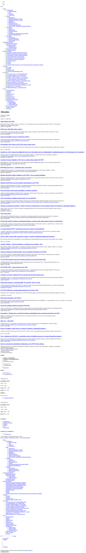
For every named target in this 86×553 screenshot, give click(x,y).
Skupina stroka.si (26, 437)
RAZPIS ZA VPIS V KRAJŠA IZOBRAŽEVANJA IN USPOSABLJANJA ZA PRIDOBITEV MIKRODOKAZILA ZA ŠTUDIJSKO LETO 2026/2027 (42, 152)
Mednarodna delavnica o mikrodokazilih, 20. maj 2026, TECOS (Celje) (20, 282)
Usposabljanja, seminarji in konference (14, 488)
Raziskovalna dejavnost (8, 42)
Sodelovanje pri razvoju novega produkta (14, 487)
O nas (4, 88)
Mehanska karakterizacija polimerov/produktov (16, 483)
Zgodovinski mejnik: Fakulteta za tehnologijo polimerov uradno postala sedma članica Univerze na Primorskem (31, 221)
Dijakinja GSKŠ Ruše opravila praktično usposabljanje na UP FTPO (20, 183)
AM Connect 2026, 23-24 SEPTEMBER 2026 (16, 502)
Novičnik (5, 425)
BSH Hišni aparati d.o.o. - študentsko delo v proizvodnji (16, 167)
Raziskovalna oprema (10, 479)
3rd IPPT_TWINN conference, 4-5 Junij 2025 (16, 504)
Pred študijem (9, 441)
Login (17, 437)
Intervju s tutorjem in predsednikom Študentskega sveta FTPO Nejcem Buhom (22, 344)
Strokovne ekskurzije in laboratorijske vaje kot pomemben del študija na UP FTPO (23, 252)
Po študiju (8, 466)
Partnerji (7, 491)
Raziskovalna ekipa (10, 480)
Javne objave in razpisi (11, 531)
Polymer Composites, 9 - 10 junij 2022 (14, 509)
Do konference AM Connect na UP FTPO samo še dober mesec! (18, 144)
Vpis (4, 426)
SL (4, 1)
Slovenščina (5, 538)
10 (5, 347)
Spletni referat (6, 421)
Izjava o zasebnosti (5, 437)
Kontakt (7, 519)
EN (4, 4)
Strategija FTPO (9, 520)
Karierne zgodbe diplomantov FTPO (14, 499)
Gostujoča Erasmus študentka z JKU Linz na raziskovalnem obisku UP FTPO (22, 160)
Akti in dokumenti (10, 524)
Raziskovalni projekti (10, 475)
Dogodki (8, 497)
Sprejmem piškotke (5, 551)
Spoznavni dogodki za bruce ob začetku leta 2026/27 (15, 137)
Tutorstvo (5, 424)
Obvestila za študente (7, 422)
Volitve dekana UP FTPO (8, 121)
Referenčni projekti (10, 489)
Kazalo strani (12, 437)
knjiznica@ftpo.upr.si (9, 397)
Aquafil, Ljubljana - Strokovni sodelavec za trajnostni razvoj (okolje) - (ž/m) (21, 244)
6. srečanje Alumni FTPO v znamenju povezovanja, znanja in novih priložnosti (22, 229)
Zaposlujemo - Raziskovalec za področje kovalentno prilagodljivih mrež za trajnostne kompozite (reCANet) (30, 313)
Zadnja (12, 347)
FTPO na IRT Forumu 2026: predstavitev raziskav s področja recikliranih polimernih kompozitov (28, 236)
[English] (5, 546)
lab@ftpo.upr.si (7, 434)
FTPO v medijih (9, 532)
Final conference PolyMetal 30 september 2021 (16, 510)
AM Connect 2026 (6, 213)
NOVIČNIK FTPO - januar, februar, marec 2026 (14, 267)
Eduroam (8, 533)
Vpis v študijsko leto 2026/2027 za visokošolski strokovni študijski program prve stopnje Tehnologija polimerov (31, 336)
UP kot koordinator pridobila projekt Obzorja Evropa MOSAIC (18, 198)
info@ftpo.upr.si (7, 365)
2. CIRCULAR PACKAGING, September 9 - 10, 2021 (18, 511)
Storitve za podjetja (7, 51)
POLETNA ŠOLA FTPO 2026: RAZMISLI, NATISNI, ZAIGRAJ (19, 190)
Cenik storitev (6, 427)
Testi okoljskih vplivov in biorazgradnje (14, 486)
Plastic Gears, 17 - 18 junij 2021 (13, 513)
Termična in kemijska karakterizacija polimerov (16, 482)
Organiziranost (9, 526)
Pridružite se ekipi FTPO (11, 525)
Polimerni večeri (9, 498)
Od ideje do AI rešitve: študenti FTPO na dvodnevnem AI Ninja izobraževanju (22, 275)
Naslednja (8, 347)
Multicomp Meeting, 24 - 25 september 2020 (15, 514)
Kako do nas (6, 367)
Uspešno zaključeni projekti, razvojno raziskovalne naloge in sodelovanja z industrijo (24, 493)
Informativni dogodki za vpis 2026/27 (11, 298)
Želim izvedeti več (28, 550)
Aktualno (5, 66)
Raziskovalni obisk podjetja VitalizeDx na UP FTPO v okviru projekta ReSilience (23, 175)
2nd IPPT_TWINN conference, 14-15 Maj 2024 (16, 505)
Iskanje (14, 536)
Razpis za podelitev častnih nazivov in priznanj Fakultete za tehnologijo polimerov (23, 328)
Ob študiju (8, 458)
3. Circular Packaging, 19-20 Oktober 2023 (15, 507)
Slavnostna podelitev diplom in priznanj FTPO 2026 (15, 305)
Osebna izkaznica (9, 516)
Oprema (7, 492)
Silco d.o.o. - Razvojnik (7, 321)
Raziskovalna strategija (11, 474)
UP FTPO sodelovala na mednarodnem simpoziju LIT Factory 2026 (19, 290)
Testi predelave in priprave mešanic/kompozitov (16, 485)
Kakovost (8, 517)
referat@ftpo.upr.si (8, 374)
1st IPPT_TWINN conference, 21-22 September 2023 (17, 508)
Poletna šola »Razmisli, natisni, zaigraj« (11, 129)
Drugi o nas (8, 521)
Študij (4, 8)
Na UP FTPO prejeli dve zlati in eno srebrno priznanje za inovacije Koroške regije (23, 259)
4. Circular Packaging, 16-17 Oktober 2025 (15, 503)
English (4, 539)
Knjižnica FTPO (9, 522)
